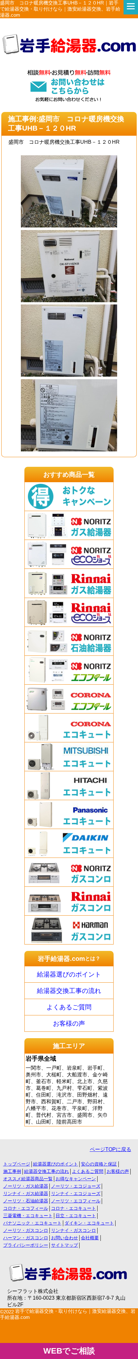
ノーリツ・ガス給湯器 (25, 1186)
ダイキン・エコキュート (89, 1223)
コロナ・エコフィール (25, 1208)
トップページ (16, 1164)
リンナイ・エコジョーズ (75, 1193)
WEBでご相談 (69, 1350)
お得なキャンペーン (76, 1178)
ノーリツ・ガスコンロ (25, 1230)
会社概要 (90, 1237)
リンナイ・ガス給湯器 (25, 1193)
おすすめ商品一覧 (69, 474)
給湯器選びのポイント (69, 974)
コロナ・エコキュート (73, 1208)
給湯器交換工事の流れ (69, 990)
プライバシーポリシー (25, 1245)
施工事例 (12, 1171)
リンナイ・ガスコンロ (73, 1230)
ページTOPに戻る (110, 1149)
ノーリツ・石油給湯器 (25, 1200)
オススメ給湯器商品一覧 (28, 1178)
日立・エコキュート (76, 1215)
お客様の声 (69, 1023)
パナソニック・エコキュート (32, 1223)
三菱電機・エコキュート (28, 1215)
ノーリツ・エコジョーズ (75, 1186)
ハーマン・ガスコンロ (25, 1237)
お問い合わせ (64, 1237)
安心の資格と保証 (99, 1164)
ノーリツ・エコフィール (75, 1200)
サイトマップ (64, 1245)
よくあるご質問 (69, 1007)
